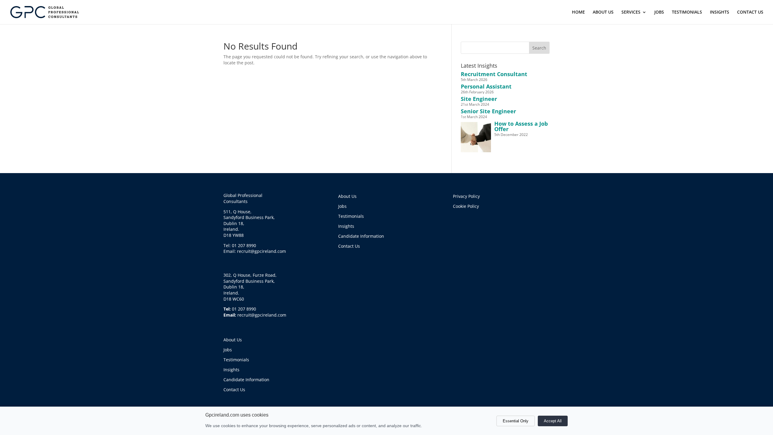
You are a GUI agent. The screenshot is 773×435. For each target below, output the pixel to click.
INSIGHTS (719, 12)
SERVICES (630, 12)
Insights (231, 369)
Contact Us (234, 389)
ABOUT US (603, 12)
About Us (232, 340)
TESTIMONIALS (687, 12)
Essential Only (515, 421)
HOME (578, 12)
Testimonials (236, 359)
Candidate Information (246, 379)
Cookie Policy (466, 206)
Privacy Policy (466, 196)
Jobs (227, 350)
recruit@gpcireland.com (261, 315)
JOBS (659, 12)
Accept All (553, 421)
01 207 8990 (244, 309)
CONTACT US (750, 12)
